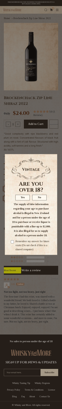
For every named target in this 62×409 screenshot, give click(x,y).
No (39, 197)
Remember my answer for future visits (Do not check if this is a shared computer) (32, 245)
